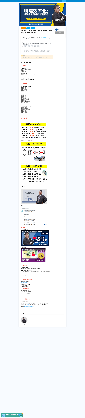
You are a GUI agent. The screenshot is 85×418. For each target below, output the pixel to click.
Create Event (64, 1)
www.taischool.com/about (30, 306)
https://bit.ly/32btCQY (24, 282)
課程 (38, 46)
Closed (60, 32)
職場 (35, 46)
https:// (25, 306)
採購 (29, 46)
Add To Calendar (43, 37)
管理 (32, 46)
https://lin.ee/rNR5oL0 (27, 296)
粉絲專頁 (28, 304)
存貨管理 (25, 46)
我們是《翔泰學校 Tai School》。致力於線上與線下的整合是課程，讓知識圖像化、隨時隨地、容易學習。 (37, 44)
